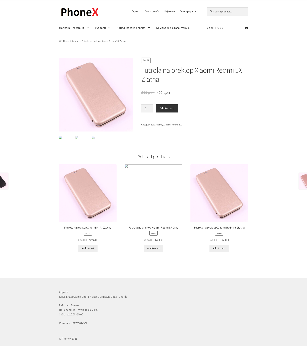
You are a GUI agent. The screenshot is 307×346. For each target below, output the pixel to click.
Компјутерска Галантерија (173, 27)
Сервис (136, 11)
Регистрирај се (188, 11)
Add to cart (167, 108)
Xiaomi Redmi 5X (172, 124)
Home (66, 41)
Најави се (170, 11)
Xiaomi (75, 41)
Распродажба (152, 11)
